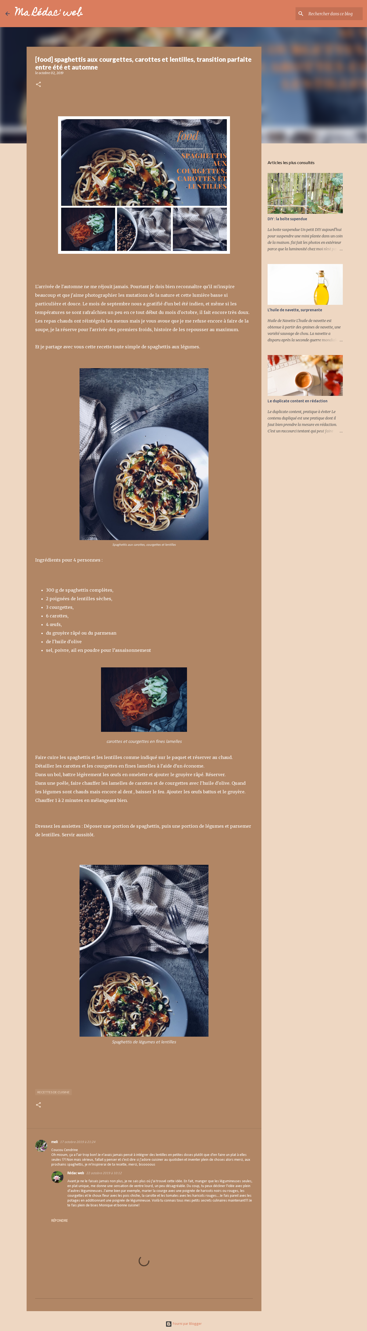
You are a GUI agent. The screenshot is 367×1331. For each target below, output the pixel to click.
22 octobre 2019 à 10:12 (104, 1173)
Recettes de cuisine (53, 1092)
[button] (38, 84)
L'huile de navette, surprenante (295, 310)
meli (54, 1142)
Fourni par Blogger (187, 1324)
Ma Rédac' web (49, 13)
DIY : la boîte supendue (287, 219)
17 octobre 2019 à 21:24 (77, 1142)
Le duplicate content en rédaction (298, 401)
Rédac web (75, 1173)
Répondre (59, 1221)
